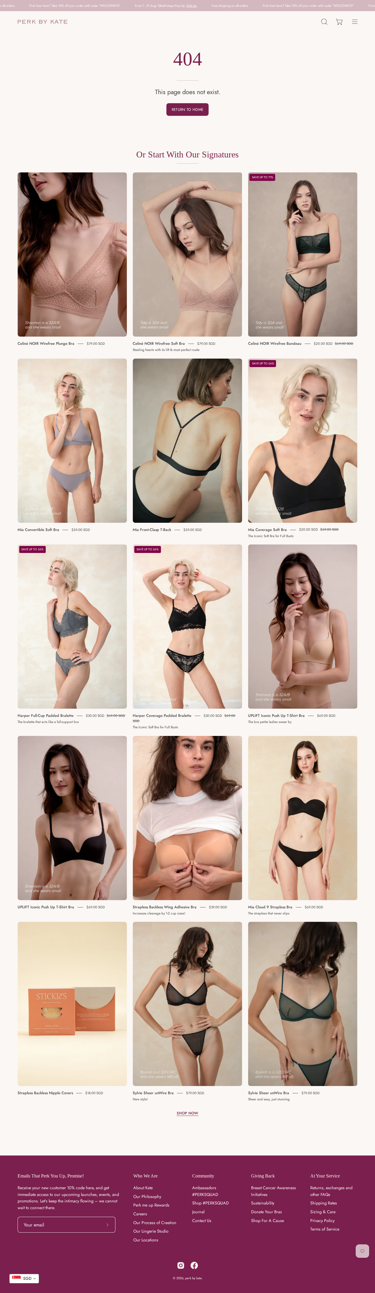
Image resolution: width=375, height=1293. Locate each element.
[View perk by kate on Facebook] (194, 1265)
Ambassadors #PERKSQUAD (205, 1191)
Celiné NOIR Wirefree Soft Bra (159, 343)
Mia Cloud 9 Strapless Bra (270, 907)
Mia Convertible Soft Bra (38, 529)
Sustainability (262, 1203)
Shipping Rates (323, 1203)
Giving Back (263, 1175)
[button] (324, 22)
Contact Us (201, 1221)
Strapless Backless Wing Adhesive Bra (165, 907)
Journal (198, 1212)
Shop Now (187, 1113)
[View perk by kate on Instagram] (180, 1265)
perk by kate (193, 1278)
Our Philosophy (147, 1196)
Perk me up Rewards (151, 1205)
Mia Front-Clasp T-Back (152, 529)
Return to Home (187, 109)
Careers (140, 1214)
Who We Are (145, 1175)
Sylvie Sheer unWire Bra (153, 1093)
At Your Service (325, 1175)
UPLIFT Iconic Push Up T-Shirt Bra (276, 715)
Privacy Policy (322, 1221)
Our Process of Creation (154, 1223)
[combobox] (24, 1278)
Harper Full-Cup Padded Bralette (46, 715)
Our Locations (145, 1240)
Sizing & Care (322, 1212)
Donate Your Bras (266, 1212)
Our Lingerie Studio (150, 1231)
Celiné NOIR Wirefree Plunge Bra (46, 343)
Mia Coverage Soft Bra (267, 529)
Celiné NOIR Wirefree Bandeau (274, 343)
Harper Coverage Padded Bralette (162, 715)
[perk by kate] (42, 22)
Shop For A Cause (267, 1221)
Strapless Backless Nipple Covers (45, 1093)
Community (203, 1175)
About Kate (143, 1188)
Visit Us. (112, 5)
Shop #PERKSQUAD (210, 1203)
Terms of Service (324, 1229)
